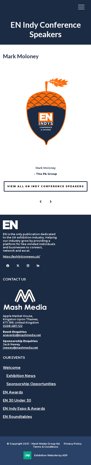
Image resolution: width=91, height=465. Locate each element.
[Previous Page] (40, 201)
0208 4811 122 (13, 326)
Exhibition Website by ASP (51, 455)
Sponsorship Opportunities (31, 384)
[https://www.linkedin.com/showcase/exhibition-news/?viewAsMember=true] (38, 265)
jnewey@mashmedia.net (20, 347)
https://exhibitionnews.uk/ (21, 256)
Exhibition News (21, 376)
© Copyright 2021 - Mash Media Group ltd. (33, 443)
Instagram (28, 265)
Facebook (7, 265)
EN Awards (13, 392)
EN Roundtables (17, 417)
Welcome (12, 368)
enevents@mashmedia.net (22, 335)
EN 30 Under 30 (17, 400)
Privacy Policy (73, 443)
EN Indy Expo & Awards (24, 408)
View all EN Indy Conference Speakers (45, 186)
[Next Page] (50, 201)
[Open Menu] (81, 7)
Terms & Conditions (45, 446)
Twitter (18, 265)
